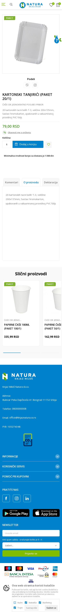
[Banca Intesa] (19, 574)
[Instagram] (35, 85)
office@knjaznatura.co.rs (22, 417)
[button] (48, 144)
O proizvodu (31, 182)
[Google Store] (15, 512)
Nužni (20, 603)
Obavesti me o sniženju (19, 132)
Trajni (20, 608)
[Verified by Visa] (31, 581)
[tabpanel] (31, 43)
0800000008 (19, 408)
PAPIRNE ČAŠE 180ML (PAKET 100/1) (17, 326)
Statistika (33, 603)
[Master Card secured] (54, 574)
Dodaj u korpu (28, 144)
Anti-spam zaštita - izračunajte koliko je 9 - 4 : (22, 540)
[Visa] (30, 568)
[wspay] (43, 574)
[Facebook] (6, 498)
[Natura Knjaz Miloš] (31, 5)
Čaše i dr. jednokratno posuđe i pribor (22, 104)
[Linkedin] (27, 498)
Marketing (47, 603)
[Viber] (27, 85)
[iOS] (46, 512)
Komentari (11, 182)
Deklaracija (51, 182)
